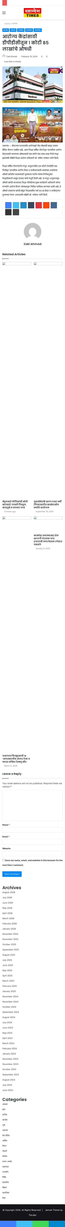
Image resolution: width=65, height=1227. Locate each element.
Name (6, 825)
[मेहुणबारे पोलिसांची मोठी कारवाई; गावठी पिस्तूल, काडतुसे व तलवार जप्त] (16, 380)
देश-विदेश (5, 1135)
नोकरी (4, 1151)
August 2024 (8, 1017)
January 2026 (9, 928)
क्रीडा (4, 1114)
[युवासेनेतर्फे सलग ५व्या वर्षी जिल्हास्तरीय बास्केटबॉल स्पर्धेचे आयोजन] (48, 380)
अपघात (5, 1104)
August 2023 (8, 1079)
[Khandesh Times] (32, 12)
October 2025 (9, 944)
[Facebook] (8, 205)
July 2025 (7, 960)
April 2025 (7, 975)
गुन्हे (3, 1125)
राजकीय (21, 30)
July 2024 (7, 1022)
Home (7, 23)
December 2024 (10, 996)
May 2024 (7, 1033)
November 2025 (10, 939)
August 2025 (8, 954)
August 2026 (8, 892)
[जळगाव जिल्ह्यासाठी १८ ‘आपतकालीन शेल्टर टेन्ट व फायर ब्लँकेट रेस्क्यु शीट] (16, 634)
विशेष (4, 1177)
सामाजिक (38, 30)
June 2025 (7, 965)
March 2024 (8, 1043)
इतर (3, 1109)
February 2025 (9, 986)
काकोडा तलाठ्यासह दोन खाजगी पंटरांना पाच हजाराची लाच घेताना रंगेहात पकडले (48, 540)
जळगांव (13, 30)
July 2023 (7, 1085)
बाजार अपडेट (7, 1161)
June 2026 (7, 902)
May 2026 (7, 908)
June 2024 (7, 1027)
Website (6, 848)
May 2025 (7, 970)
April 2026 (7, 913)
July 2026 (7, 897)
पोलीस (4, 1156)
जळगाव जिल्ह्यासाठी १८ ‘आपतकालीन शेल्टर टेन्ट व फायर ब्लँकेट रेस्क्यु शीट (16, 758)
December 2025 (10, 934)
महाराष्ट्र (5, 1166)
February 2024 (9, 1048)
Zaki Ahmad (11, 56)
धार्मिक (4, 1140)
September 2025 (10, 949)
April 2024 (7, 1038)
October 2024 (9, 1007)
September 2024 (10, 1012)
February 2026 (9, 923)
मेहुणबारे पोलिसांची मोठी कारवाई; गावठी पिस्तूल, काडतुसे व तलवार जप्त (15, 504)
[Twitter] (16, 205)
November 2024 (10, 1001)
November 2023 (10, 1064)
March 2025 (8, 981)
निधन (4, 1146)
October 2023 (9, 1069)
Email (6, 836)
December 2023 (10, 1059)
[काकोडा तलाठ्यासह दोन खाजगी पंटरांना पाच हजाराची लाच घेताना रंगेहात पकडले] (48, 524)
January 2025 (9, 991)
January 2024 (9, 1053)
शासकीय (29, 30)
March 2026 (8, 918)
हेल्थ (4, 1198)
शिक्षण (4, 1187)
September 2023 (10, 1074)
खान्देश (14, 23)
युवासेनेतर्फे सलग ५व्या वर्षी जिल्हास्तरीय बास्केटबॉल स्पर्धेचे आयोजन (48, 504)
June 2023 (7, 1090)
